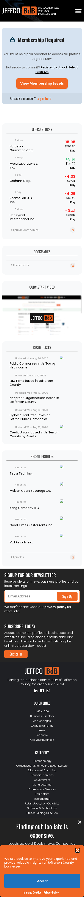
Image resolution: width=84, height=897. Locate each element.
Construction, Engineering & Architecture (42, 765)
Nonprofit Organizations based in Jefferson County (34, 400)
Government (42, 780)
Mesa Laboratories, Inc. (24, 165)
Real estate (42, 794)
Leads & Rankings (42, 725)
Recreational (42, 799)
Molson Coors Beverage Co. (30, 491)
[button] (77, 850)
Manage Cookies (32, 892)
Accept (42, 881)
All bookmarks (20, 265)
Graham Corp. (20, 181)
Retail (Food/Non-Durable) (42, 803)
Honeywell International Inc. (22, 217)
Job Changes (42, 721)
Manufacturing (42, 784)
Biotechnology (42, 761)
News (42, 730)
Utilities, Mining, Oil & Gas (42, 813)
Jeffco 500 (42, 711)
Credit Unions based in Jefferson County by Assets (34, 434)
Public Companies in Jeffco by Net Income (33, 365)
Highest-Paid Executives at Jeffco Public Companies (30, 417)
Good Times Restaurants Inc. (31, 525)
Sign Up (67, 596)
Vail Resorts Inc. (21, 542)
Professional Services (42, 789)
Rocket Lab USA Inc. (21, 200)
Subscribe (15, 654)
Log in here (44, 98)
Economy (42, 735)
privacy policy (55, 607)
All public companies (25, 230)
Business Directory (42, 716)
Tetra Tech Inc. (21, 473)
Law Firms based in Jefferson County (31, 383)
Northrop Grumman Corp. (22, 148)
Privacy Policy (51, 892)
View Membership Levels (42, 83)
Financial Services (42, 775)
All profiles (17, 557)
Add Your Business (42, 740)
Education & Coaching (42, 770)
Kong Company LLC (24, 508)
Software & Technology (42, 808)
